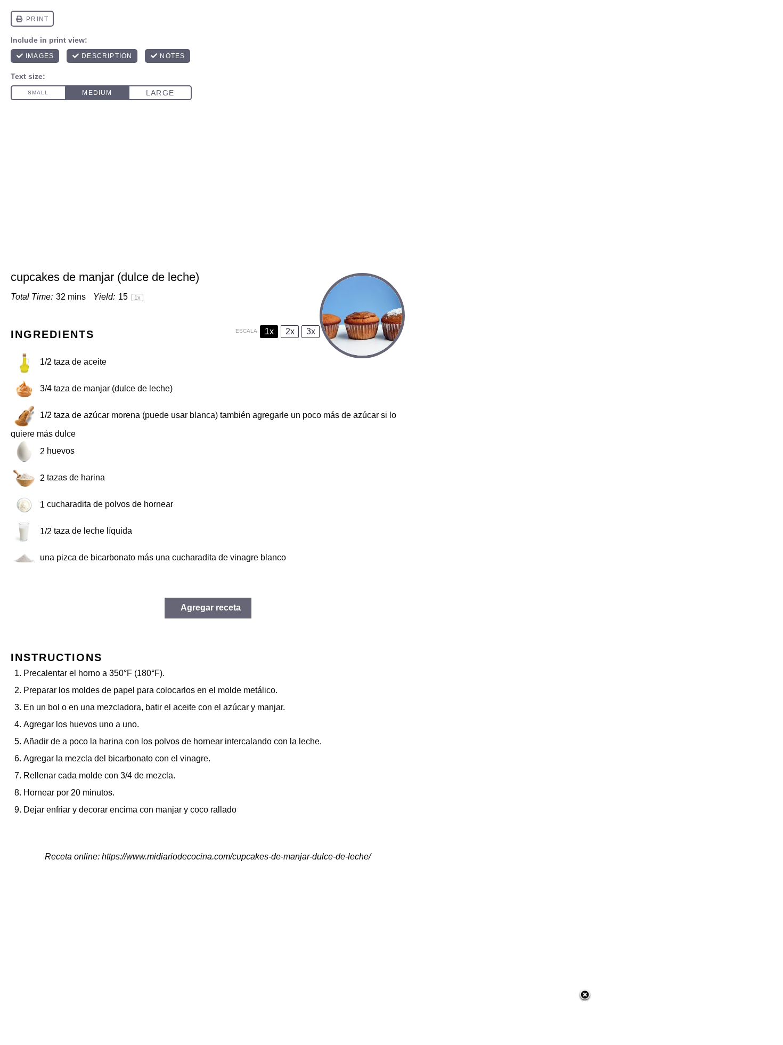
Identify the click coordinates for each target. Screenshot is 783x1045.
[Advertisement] (391, 189)
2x (290, 331)
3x (310, 331)
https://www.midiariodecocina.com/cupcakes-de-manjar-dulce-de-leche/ (236, 856)
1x (269, 331)
